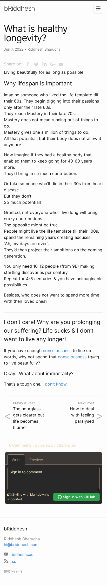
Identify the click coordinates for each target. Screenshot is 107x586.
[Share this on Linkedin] (44, 64)
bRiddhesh (19, 8)
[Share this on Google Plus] (53, 64)
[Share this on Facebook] (28, 64)
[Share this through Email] (61, 64)
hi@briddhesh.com (21, 544)
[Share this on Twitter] (36, 64)
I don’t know (54, 384)
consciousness (57, 350)
